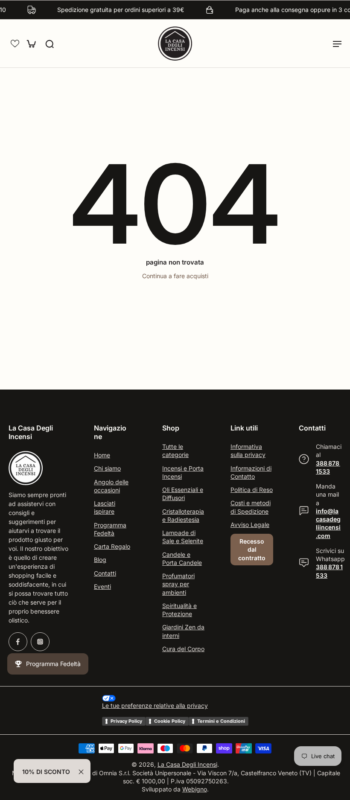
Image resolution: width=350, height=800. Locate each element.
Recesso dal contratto (251, 549)
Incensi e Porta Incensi (183, 472)
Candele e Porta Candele (182, 558)
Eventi (102, 586)
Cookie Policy (169, 721)
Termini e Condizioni (221, 721)
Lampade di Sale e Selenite (182, 536)
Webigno (194, 789)
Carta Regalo (112, 546)
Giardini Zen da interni (183, 631)
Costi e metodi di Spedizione (250, 507)
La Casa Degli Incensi (187, 764)
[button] (15, 43)
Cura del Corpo (183, 648)
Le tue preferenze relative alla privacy (155, 705)
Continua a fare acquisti (175, 275)
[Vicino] (81, 772)
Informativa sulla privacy (247, 450)
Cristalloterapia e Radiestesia (183, 515)
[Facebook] (18, 641)
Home (102, 455)
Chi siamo (107, 468)
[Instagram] (40, 641)
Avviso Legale (249, 524)
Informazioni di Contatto (250, 472)
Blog (100, 559)
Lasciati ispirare (104, 507)
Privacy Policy (126, 721)
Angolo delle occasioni (111, 485)
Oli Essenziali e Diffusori (182, 493)
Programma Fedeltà (110, 528)
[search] (49, 43)
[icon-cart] (30, 43)
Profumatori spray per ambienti (178, 584)
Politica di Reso (251, 489)
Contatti (105, 572)
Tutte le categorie (175, 450)
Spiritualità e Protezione (179, 609)
